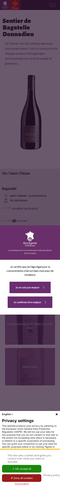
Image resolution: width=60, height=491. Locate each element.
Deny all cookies (22, 478)
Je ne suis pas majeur (28, 287)
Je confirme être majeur (27, 302)
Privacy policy (51, 475)
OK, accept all (22, 468)
